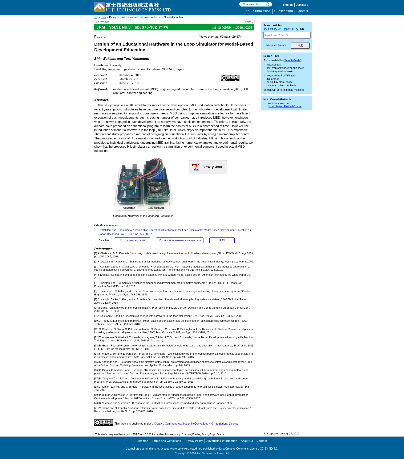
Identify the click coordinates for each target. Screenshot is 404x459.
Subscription (283, 11)
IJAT (280, 29)
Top (246, 11)
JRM (103, 17)
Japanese (302, 4)
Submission (262, 11)
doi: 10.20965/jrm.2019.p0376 (232, 27)
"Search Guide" (292, 60)
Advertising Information (221, 440)
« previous (102, 22)
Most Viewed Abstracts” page (285, 106)
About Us (247, 440)
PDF (213, 167)
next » (249, 22)
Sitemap (142, 440)
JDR (301, 29)
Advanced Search (276, 45)
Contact (302, 11)
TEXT (222, 240)
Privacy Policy (194, 440)
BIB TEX (133, 240)
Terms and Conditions (166, 440)
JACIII (290, 29)
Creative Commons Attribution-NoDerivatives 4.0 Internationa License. (196, 423)
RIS (180, 240)
